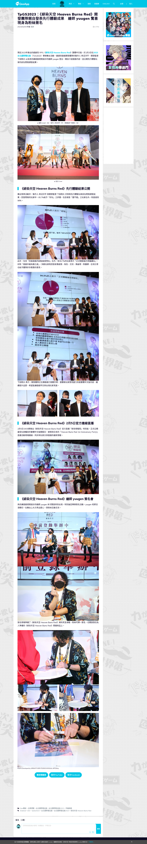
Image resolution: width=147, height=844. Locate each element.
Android (23, 811)
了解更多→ (91, 842)
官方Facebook (73, 775)
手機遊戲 (69, 808)
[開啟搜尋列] (113, 4)
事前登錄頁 (41, 775)
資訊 (70, 4)
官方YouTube (56, 775)
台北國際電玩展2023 (56, 808)
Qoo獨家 (23, 808)
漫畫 (89, 4)
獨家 (79, 4)
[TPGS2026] (62, 3)
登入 (130, 4)
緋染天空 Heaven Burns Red (58, 52)
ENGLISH (106, 4)
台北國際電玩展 (41, 808)
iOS (28, 811)
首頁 (54, 4)
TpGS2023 (36, 811)
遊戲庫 (96, 4)
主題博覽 (31, 808)
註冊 (121, 4)
